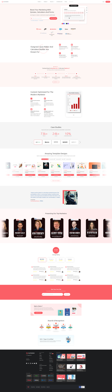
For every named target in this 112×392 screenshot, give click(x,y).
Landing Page (51, 361)
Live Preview (4, 176)
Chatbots (50, 353)
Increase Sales (51, 368)
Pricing (66, 1)
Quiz (50, 355)
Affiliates (40, 358)
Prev (69, 102)
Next (77, 102)
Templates (40, 368)
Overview (71, 1)
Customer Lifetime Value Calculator (54, 172)
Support (40, 355)
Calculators (50, 358)
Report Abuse (41, 360)
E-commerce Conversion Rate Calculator (42, 172)
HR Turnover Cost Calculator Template (81, 172)
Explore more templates (56, 180)
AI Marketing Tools (59, 1)
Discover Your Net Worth (29, 171)
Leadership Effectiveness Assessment (67, 172)
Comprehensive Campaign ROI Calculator (16, 172)
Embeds (50, 365)
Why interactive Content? (43, 365)
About (40, 353)
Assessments (51, 360)
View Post (42, 280)
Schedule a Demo (38, 312)
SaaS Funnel (50, 370)
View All (51, 373)
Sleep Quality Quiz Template (94, 171)
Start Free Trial (53, 18)
